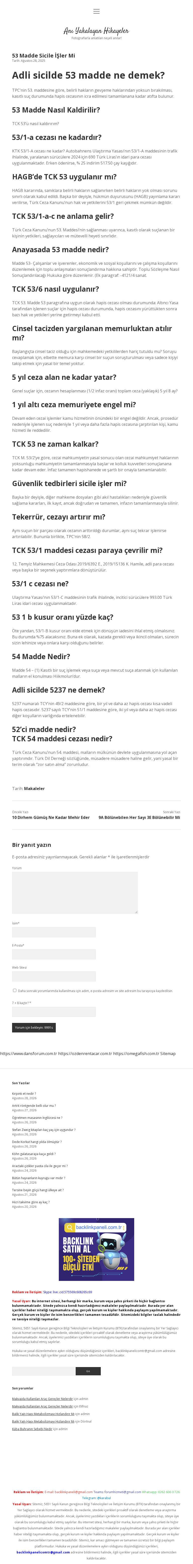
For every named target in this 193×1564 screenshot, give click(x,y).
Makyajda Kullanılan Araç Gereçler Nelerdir (42, 1399)
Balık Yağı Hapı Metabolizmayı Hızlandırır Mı (43, 1414)
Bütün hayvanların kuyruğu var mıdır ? (38, 1178)
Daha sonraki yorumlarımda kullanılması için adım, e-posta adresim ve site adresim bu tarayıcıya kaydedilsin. (95, 991)
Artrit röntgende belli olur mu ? (34, 1106)
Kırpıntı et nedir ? (24, 1093)
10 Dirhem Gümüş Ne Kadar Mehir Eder (51, 817)
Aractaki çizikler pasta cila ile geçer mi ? (40, 1166)
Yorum (17, 868)
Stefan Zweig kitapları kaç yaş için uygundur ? (43, 1130)
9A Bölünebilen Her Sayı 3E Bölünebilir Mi (139, 817)
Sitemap (168, 1053)
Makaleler (34, 788)
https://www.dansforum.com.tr (28, 1053)
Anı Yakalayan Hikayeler (96, 31)
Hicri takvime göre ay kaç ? (31, 1202)
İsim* (16, 923)
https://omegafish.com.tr (136, 1053)
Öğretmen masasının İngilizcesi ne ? (37, 1118)
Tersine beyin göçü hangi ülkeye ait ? (38, 1190)
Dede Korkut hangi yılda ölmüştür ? (37, 1142)
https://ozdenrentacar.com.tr (85, 1053)
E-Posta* (18, 945)
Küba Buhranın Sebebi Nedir (32, 1429)
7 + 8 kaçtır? (21, 1003)
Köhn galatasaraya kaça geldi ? (34, 1154)
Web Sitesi (19, 967)
